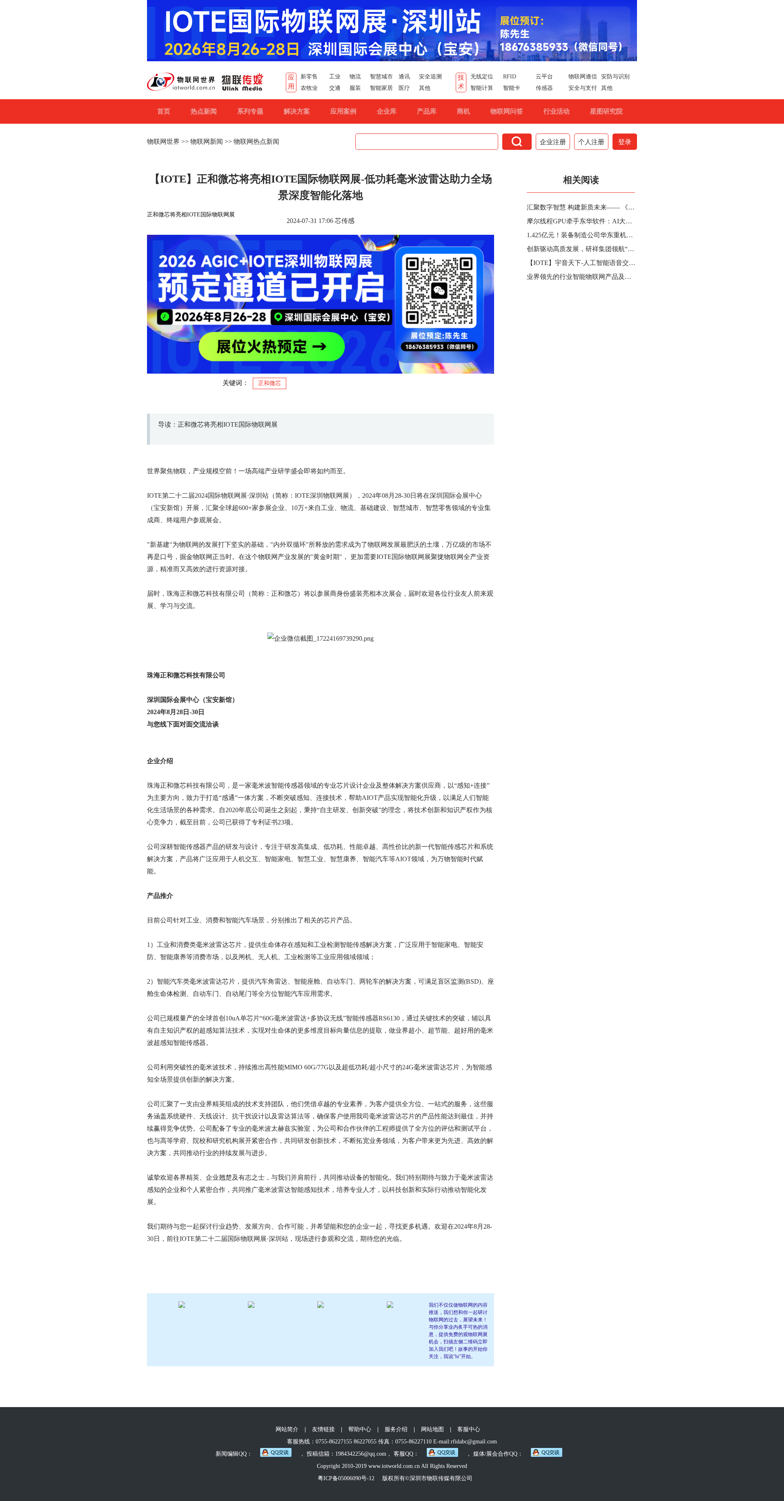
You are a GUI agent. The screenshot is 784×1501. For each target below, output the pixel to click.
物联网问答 (506, 111)
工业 (335, 76)
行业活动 (556, 111)
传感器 (544, 88)
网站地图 (432, 1429)
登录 (624, 141)
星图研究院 (606, 111)
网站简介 (287, 1429)
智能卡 (511, 88)
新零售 (309, 76)
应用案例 (343, 111)
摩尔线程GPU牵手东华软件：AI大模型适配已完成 (582, 221)
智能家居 (381, 88)
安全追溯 (430, 76)
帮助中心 (359, 1429)
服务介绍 (396, 1429)
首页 (163, 111)
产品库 (427, 111)
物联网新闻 (206, 141)
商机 (463, 111)
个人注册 (591, 141)
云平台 (544, 76)
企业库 (386, 111)
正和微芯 (269, 383)
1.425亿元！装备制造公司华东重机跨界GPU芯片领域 (582, 235)
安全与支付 (582, 88)
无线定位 (481, 76)
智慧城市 (381, 76)
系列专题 (250, 111)
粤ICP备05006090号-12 (346, 1478)
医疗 (404, 88)
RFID (509, 76)
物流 (355, 76)
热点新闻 (204, 111)
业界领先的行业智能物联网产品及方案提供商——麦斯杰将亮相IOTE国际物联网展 (582, 276)
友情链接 (323, 1429)
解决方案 (297, 111)
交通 (335, 88)
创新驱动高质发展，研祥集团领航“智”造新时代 (582, 248)
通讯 (404, 76)
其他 (424, 88)
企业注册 (553, 141)
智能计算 (481, 88)
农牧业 (309, 88)
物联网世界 (163, 141)
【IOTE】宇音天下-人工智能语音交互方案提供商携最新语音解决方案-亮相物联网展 (582, 262)
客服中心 (468, 1429)
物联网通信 (582, 76)
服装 (355, 88)
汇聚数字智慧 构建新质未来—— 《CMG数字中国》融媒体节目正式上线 (582, 207)
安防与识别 (615, 76)
